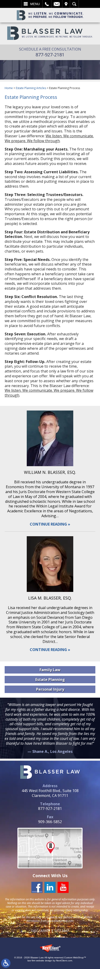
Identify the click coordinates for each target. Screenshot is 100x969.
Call (47, 4)
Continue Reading (48, 524)
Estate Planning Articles (31, 88)
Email (56, 4)
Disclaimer (40, 930)
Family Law (50, 669)
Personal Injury (50, 689)
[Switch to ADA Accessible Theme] (5, 963)
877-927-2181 (50, 54)
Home (9, 88)
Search (74, 4)
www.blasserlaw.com (60, 921)
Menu (35, 4)
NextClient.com (64, 960)
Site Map (61, 930)
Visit (66, 4)
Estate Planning (50, 679)
